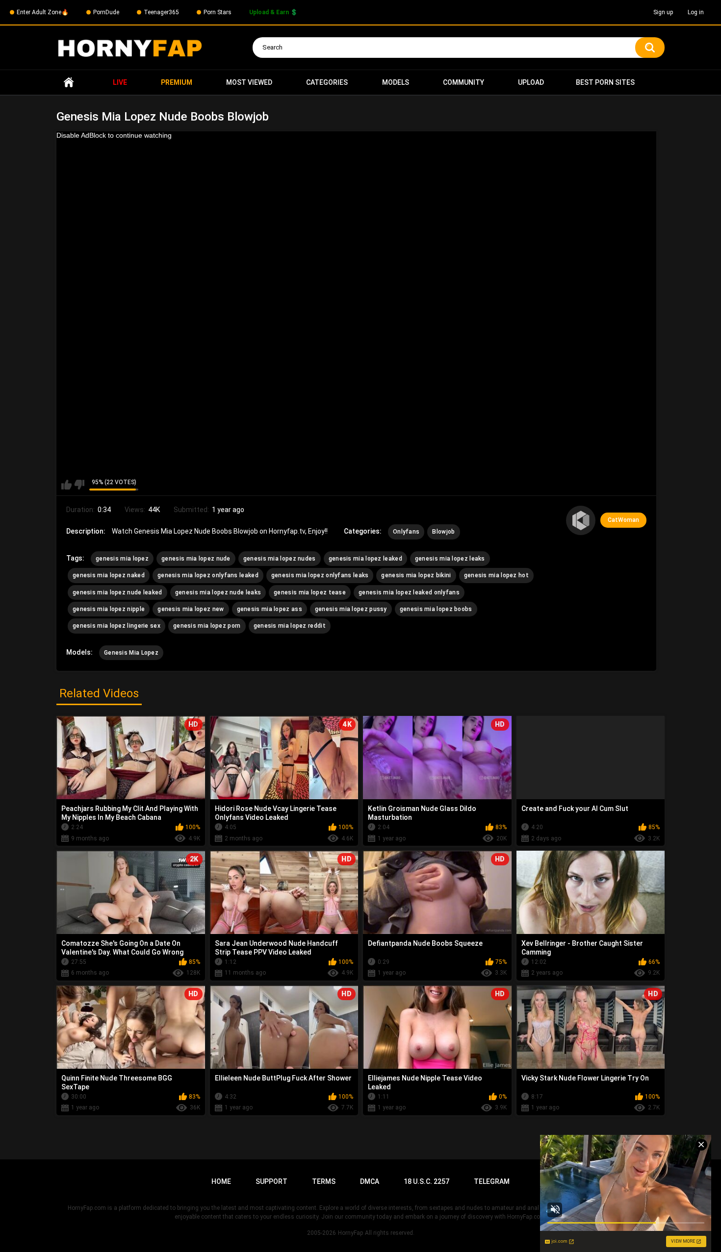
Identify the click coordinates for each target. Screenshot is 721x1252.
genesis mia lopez (122, 558)
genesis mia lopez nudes (279, 558)
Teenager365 (161, 12)
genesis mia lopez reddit (290, 625)
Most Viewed (249, 82)
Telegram (492, 1181)
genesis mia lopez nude (196, 558)
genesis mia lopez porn (207, 625)
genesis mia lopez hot (496, 575)
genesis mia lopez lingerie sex (116, 625)
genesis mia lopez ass (269, 609)
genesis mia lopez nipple (109, 609)
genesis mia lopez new (190, 609)
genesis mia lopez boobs (436, 609)
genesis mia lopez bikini (416, 575)
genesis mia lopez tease (310, 592)
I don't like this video (79, 485)
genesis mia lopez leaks (450, 558)
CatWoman (623, 519)
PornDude (106, 12)
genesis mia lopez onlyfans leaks (320, 575)
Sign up (663, 12)
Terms (323, 1181)
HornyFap (350, 1232)
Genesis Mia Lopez (131, 652)
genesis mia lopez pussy (351, 609)
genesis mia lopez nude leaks (218, 592)
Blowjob (443, 531)
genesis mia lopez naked (109, 575)
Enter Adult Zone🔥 (43, 12)
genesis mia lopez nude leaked (117, 592)
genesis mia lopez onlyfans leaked (207, 575)
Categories (327, 82)
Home (68, 82)
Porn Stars (218, 12)
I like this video (66, 485)
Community (463, 82)
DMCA (369, 1181)
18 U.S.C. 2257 (426, 1181)
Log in (696, 12)
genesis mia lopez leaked (365, 558)
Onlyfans (406, 531)
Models (395, 82)
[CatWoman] (580, 520)
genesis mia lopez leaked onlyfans (409, 592)
